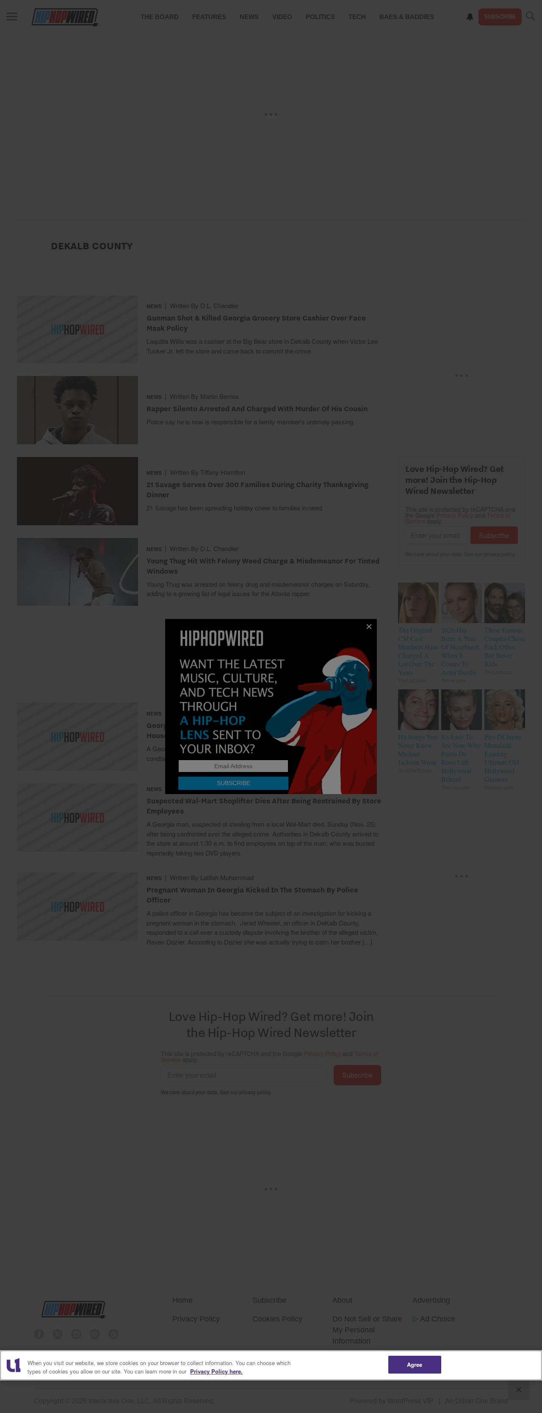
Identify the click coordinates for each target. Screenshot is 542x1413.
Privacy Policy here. (216, 1371)
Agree (415, 1364)
